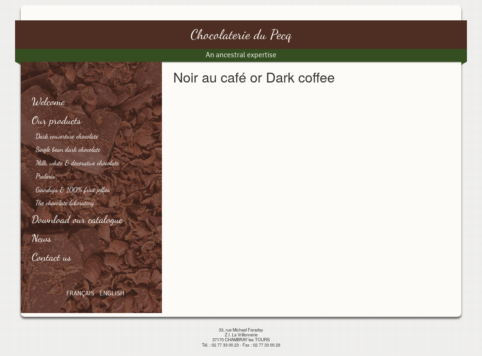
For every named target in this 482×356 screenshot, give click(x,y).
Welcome (48, 101)
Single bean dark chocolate (68, 149)
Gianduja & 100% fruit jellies (73, 189)
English (111, 293)
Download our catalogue (77, 219)
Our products (56, 120)
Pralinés (45, 176)
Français (80, 293)
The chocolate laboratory (65, 203)
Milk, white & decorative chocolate (77, 163)
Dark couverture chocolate (67, 136)
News (42, 238)
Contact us (52, 257)
